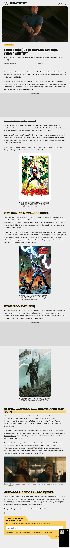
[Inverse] (18, 3)
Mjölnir (17, 77)
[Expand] (61, 531)
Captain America (31, 74)
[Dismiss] (67, 531)
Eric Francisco (11, 64)
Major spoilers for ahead (20, 121)
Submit (57, 536)
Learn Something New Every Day (15, 519)
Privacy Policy (48, 532)
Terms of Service (38, 532)
